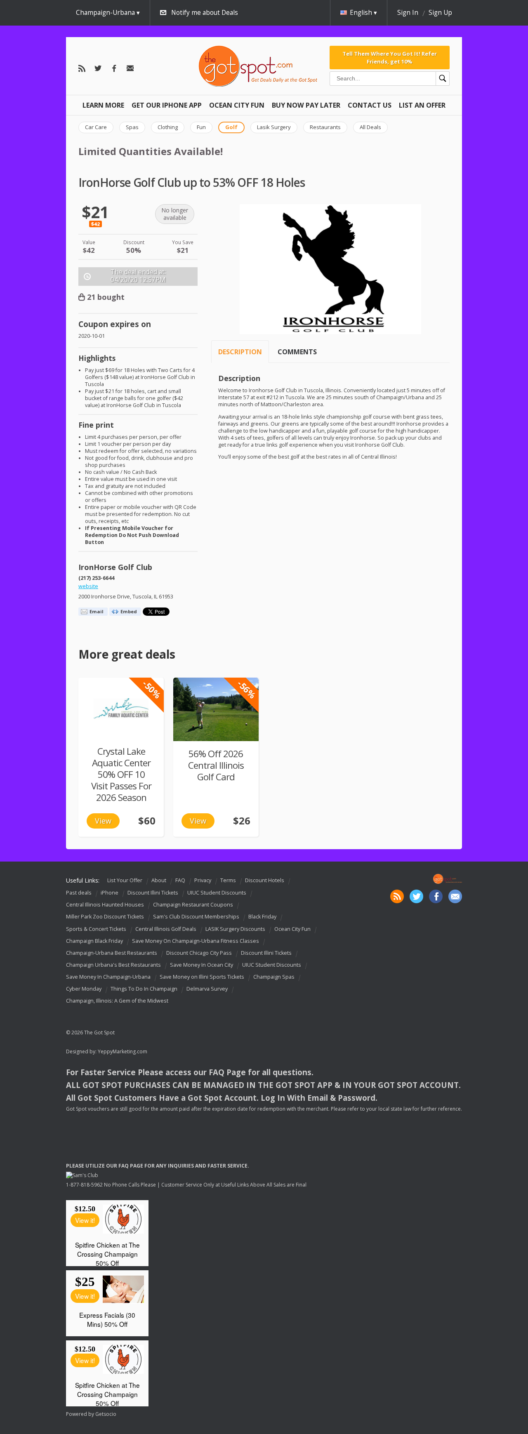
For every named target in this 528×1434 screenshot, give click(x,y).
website (88, 586)
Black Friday (262, 917)
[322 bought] (216, 709)
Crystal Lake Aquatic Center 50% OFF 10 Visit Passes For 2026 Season (121, 774)
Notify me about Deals (204, 12)
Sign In (407, 12)
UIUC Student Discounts (216, 892)
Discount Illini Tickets (152, 892)
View (103, 821)
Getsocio (105, 1414)
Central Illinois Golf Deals (165, 928)
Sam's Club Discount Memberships (196, 917)
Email (97, 611)
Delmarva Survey (207, 988)
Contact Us (369, 105)
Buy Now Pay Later (306, 105)
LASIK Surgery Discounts (235, 928)
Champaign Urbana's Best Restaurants (113, 964)
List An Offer (422, 105)
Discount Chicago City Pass (199, 952)
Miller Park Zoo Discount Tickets (105, 917)
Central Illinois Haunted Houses (105, 904)
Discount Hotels (264, 880)
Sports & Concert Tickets (96, 928)
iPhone (109, 892)
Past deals (79, 892)
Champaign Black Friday (94, 940)
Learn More (103, 105)
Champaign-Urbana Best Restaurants (111, 952)
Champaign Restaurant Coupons (193, 904)
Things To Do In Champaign (144, 988)
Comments (297, 351)
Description (240, 351)
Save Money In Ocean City (201, 964)
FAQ (180, 880)
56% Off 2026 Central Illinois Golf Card (216, 765)
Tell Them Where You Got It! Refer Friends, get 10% (389, 57)
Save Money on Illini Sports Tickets (202, 976)
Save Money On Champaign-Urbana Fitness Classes (195, 940)
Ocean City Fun (236, 105)
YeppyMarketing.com (122, 1051)
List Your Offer (124, 880)
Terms (228, 880)
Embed (128, 611)
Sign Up (440, 12)
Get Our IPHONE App (167, 105)
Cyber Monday (83, 988)
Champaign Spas (274, 976)
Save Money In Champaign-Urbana (108, 976)
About (158, 880)
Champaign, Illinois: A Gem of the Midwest (117, 1000)
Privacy (202, 880)
